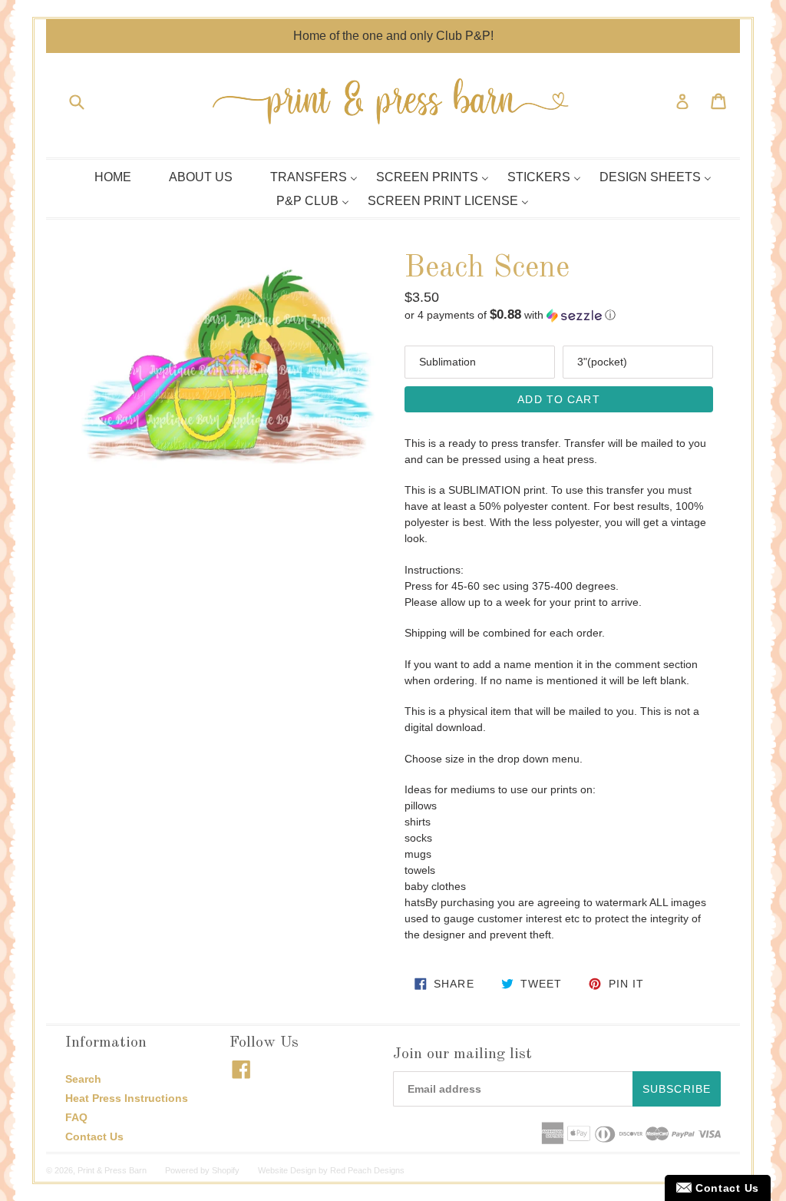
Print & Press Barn (112, 1170)
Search (83, 1079)
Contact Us (94, 1136)
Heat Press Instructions (126, 1098)
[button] (559, 315)
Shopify (225, 1170)
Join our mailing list (462, 1054)
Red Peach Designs (367, 1170)
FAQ (76, 1117)
